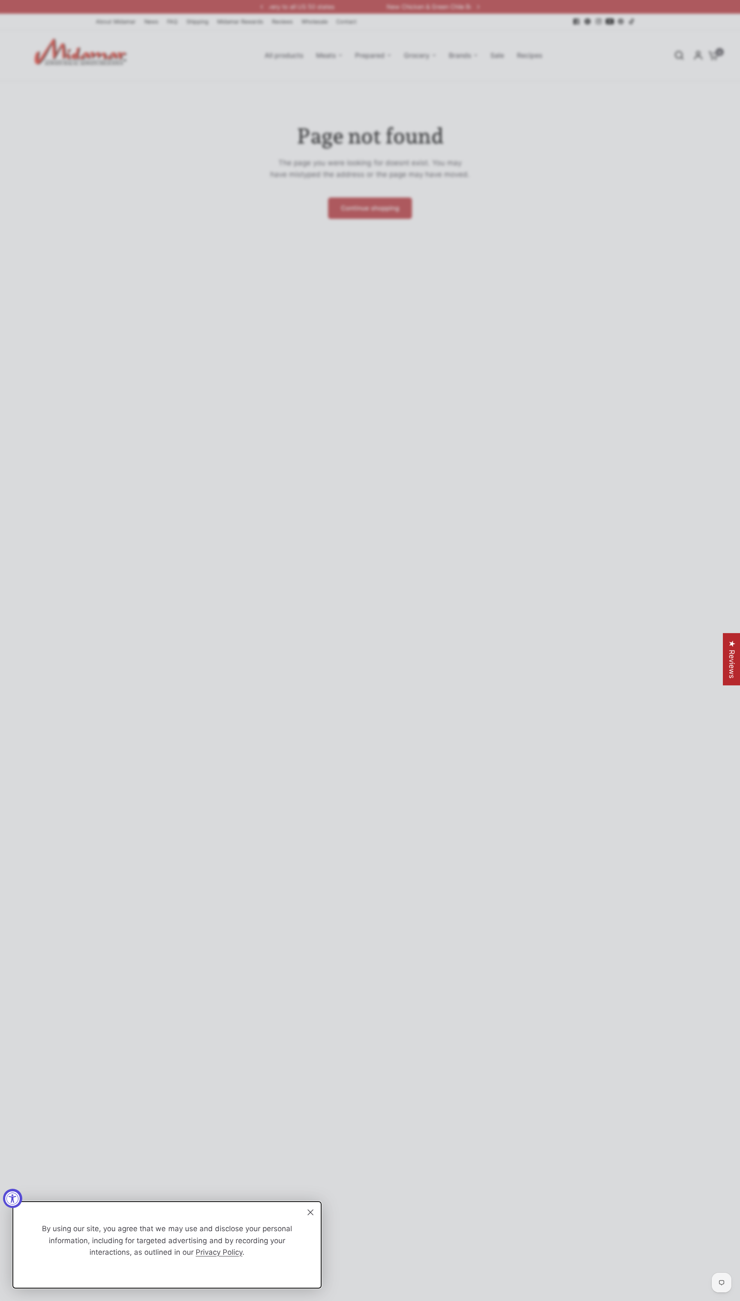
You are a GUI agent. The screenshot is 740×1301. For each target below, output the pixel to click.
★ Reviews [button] (732, 659)
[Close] (310, 1212)
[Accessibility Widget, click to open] (12, 1198)
